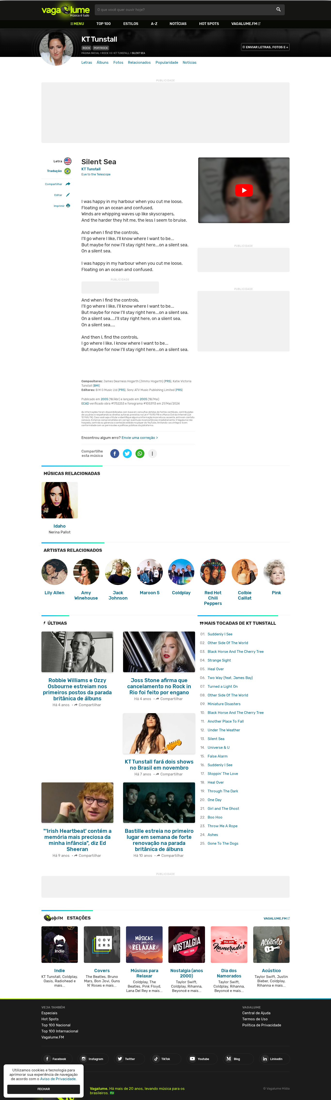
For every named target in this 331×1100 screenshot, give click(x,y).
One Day (214, 800)
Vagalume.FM (244, 24)
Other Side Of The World (228, 643)
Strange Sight (219, 660)
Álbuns (103, 62)
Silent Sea (216, 739)
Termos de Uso (255, 1019)
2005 (104, 399)
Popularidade (167, 62)
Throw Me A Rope (222, 826)
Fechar (44, 1089)
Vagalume (65, 10)
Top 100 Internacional (59, 1031)
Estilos (130, 24)
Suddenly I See (220, 634)
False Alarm (218, 756)
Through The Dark (223, 791)
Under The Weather (224, 730)
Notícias (178, 24)
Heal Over (216, 669)
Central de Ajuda (256, 1013)
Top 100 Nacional (56, 1025)
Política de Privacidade (261, 1025)
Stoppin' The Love (223, 774)
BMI (96, 385)
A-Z (154, 24)
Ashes (213, 835)
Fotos (118, 62)
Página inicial (90, 53)
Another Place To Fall (226, 721)
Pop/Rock (101, 48)
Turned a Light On (223, 686)
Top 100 (103, 24)
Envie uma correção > (140, 438)
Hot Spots (209, 24)
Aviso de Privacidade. (58, 1079)
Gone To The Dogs (223, 843)
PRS (167, 381)
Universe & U (219, 747)
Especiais (49, 1013)
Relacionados (139, 62)
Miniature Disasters (224, 704)
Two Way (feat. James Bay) (230, 678)
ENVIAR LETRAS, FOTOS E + (267, 47)
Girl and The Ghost (223, 808)
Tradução (54, 171)
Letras (86, 62)
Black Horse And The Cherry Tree (236, 651)
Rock (86, 48)
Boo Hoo (215, 817)
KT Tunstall (99, 39)
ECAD (85, 403)
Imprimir (59, 206)
